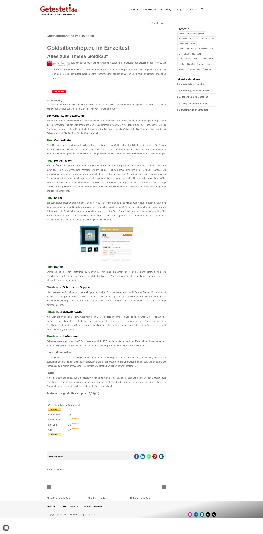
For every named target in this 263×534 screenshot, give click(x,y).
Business (183, 39)
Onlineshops (204, 64)
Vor (162, 23)
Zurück (155, 23)
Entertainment (208, 39)
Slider (181, 69)
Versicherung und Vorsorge (199, 69)
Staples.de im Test (97, 498)
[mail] (208, 514)
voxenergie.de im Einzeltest (193, 97)
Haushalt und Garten (188, 59)
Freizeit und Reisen (187, 49)
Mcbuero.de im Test (140, 498)
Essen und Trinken (187, 44)
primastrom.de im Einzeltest (193, 110)
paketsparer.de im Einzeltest (193, 103)
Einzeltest (194, 39)
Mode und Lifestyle (187, 64)
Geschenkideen (206, 49)
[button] (202, 10)
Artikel (181, 33)
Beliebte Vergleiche (196, 33)
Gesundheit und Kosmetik (190, 54)
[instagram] (190, 514)
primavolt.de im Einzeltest (192, 84)
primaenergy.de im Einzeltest (194, 90)
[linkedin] (196, 514)
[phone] (214, 514)
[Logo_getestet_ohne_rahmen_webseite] (57, 3)
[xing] (202, 514)
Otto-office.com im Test (58, 498)
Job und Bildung (208, 59)
